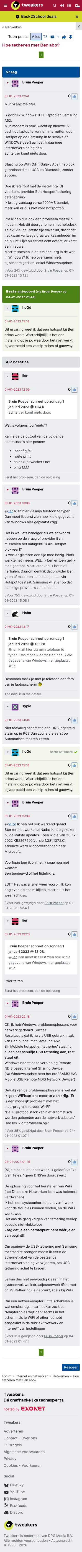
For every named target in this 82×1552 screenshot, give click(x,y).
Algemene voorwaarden (24, 1451)
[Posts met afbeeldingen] (52, 36)
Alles (36, 36)
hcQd (26, 307)
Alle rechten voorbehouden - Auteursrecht (38, 1540)
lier (25, 375)
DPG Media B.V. (60, 1536)
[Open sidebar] (79, 26)
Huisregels (13, 1445)
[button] (5, 5)
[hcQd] (15, 308)
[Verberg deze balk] (77, 17)
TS (45, 36)
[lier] (15, 376)
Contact (11, 1438)
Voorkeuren (31, 1465)
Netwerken (13, 27)
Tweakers (11, 1536)
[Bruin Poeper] (15, 83)
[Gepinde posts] (70, 36)
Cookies (11, 1465)
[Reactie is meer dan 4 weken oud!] (17, 96)
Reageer (71, 1367)
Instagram (18, 1498)
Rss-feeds (18, 1505)
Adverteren (13, 1431)
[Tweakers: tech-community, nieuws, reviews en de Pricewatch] (27, 5)
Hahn (26, 613)
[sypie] (15, 707)
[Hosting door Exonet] (24, 1409)
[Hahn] (15, 613)
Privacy (10, 1458)
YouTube (17, 1492)
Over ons (29, 1438)
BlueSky (17, 1485)
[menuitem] (54, 5)
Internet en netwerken (31, 1376)
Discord (16, 1512)
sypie (26, 706)
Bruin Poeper (33, 82)
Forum (6, 1376)
